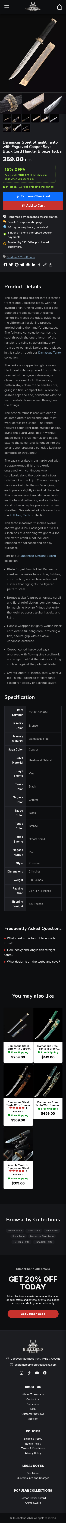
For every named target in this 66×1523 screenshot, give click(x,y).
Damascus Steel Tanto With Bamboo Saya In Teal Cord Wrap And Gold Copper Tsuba (47, 1103)
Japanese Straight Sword (38, 556)
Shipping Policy (33, 1438)
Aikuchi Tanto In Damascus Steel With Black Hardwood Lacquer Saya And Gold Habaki (18, 1166)
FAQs (33, 1409)
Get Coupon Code (33, 1313)
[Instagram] (21, 1373)
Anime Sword (33, 1502)
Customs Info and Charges (33, 1478)
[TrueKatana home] (33, 7)
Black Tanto (18, 1236)
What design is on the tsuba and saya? (33, 961)
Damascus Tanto (49, 352)
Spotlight (33, 1418)
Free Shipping (19, 1052)
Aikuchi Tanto (15, 1230)
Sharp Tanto (33, 1230)
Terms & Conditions (33, 1448)
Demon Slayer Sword (33, 1498)
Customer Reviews (33, 1414)
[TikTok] (29, 1373)
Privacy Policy (33, 1453)
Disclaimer (33, 1473)
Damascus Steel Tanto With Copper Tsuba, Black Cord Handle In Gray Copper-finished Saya (18, 1047)
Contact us (33, 1399)
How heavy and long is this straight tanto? (29, 952)
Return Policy (33, 1443)
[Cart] (59, 7)
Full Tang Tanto (20, 515)
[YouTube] (37, 1373)
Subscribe (33, 1404)
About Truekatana (33, 1394)
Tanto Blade (52, 1230)
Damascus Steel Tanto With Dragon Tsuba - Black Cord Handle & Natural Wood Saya (18, 1103)
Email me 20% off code (21, 257)
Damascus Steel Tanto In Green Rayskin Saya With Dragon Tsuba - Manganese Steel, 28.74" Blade (48, 1047)
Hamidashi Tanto (43, 1242)
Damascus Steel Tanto (42, 1236)
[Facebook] (44, 1373)
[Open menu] (6, 7)
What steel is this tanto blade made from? (29, 940)
